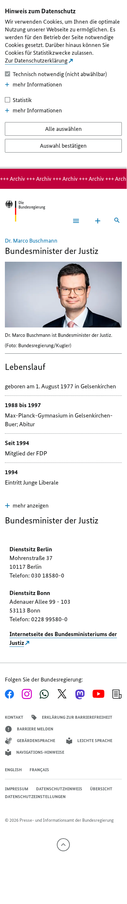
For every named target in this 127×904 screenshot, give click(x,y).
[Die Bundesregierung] (25, 211)
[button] (27, 505)
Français (39, 769)
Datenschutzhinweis (59, 788)
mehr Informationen (37, 84)
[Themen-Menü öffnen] (97, 221)
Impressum (16, 788)
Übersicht (101, 788)
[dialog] (63, 84)
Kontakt (14, 717)
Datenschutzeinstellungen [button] (35, 796)
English (13, 769)
